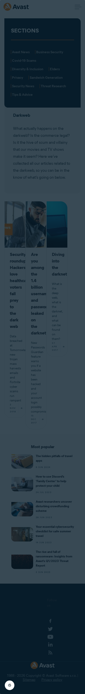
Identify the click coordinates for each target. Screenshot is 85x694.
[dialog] (42, 347)
